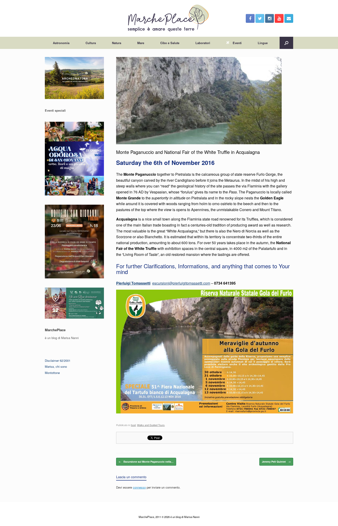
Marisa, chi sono (56, 366)
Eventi (237, 43)
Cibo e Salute (169, 43)
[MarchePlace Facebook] (250, 18)
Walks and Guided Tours (151, 425)
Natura (116, 43)
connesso (139, 487)
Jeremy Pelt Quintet (276, 461)
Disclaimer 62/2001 (57, 360)
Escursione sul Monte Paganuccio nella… (146, 461)
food (133, 425)
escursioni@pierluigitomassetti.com (181, 283)
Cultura (91, 43)
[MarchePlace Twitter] (259, 18)
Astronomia (61, 43)
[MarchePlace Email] (288, 18)
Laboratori (202, 43)
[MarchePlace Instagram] (269, 18)
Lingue (263, 43)
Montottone (52, 372)
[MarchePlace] (169, 18)
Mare (140, 43)
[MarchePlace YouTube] (279, 18)
